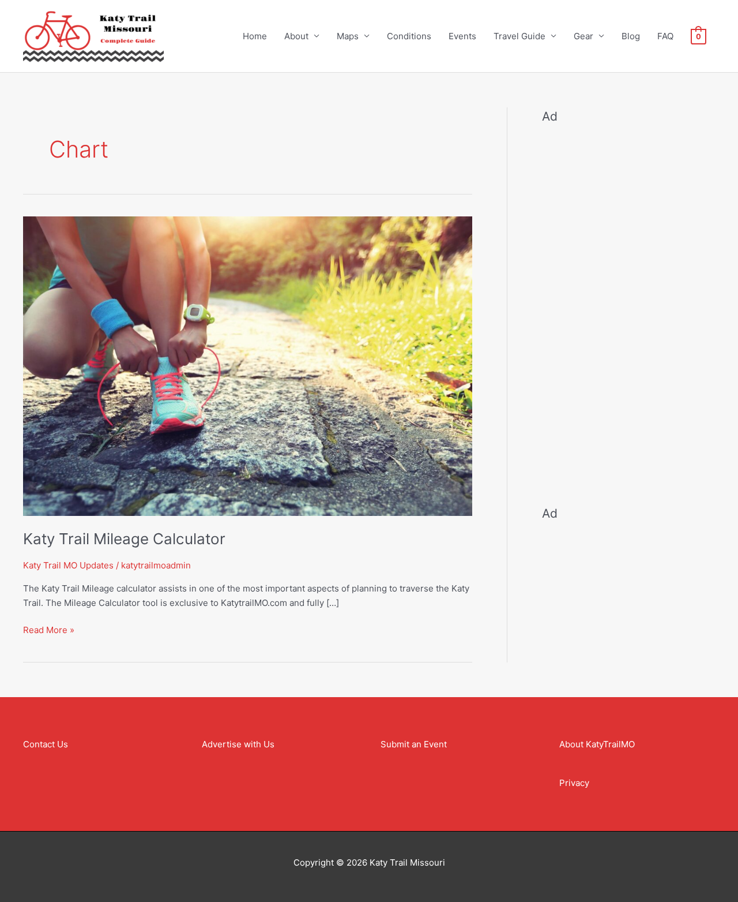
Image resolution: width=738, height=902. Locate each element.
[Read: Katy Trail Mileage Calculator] (247, 365)
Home (255, 36)
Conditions (409, 36)
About (296, 36)
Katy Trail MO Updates (68, 565)
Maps (348, 36)
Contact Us (45, 744)
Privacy (574, 782)
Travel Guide (519, 36)
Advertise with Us (238, 744)
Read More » (48, 629)
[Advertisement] (628, 307)
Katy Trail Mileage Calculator (124, 539)
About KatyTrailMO (597, 744)
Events (462, 36)
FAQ (665, 36)
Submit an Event (414, 744)
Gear (583, 36)
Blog (631, 36)
